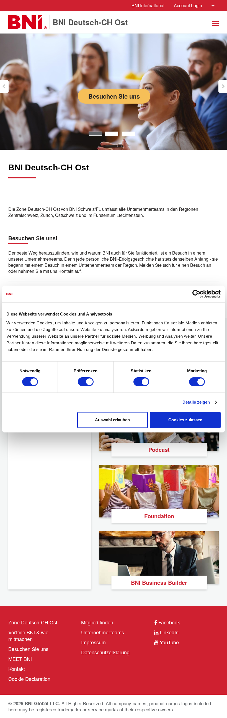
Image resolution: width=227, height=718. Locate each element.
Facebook (168, 622)
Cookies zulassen (185, 419)
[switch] (86, 381)
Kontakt (16, 668)
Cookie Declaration (29, 678)
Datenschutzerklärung (105, 652)
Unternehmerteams (102, 632)
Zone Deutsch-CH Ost (32, 622)
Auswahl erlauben (112, 419)
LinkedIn (168, 632)
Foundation (159, 516)
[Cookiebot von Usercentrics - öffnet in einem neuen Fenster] (196, 294)
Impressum (93, 642)
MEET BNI (20, 658)
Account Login (188, 5)
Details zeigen (196, 402)
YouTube (168, 642)
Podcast (159, 449)
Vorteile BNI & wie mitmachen (28, 635)
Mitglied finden (97, 622)
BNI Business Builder (159, 582)
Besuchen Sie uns (114, 96)
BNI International (147, 5)
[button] (4, 86)
